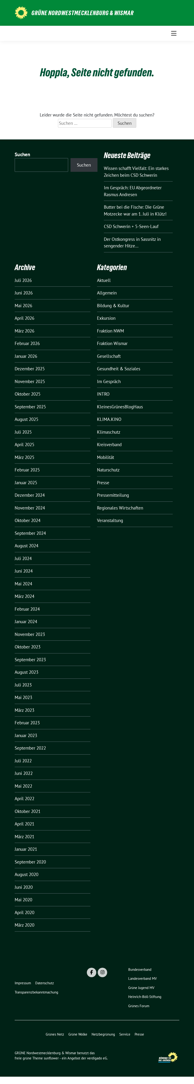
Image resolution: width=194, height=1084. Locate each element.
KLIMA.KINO (109, 419)
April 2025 (24, 444)
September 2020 (30, 862)
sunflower (51, 1058)
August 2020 (26, 874)
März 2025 (24, 457)
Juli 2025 (23, 432)
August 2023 (26, 672)
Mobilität (105, 457)
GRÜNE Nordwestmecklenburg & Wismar (82, 13)
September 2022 (30, 748)
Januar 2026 (26, 356)
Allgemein (107, 293)
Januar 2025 (26, 482)
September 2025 (30, 407)
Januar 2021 (26, 849)
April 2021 (24, 824)
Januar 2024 (26, 621)
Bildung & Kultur (113, 305)
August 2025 (26, 419)
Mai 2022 (23, 786)
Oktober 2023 (27, 647)
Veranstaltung (110, 520)
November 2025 (30, 381)
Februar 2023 (27, 723)
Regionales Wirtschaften (120, 508)
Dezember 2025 (30, 368)
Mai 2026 (23, 305)
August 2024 (26, 545)
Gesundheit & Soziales (118, 368)
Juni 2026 (24, 293)
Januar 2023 (26, 735)
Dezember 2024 (30, 495)
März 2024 (24, 596)
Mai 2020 (23, 900)
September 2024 (30, 533)
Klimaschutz (108, 432)
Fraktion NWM (110, 331)
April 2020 (24, 912)
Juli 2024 (23, 558)
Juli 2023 (23, 685)
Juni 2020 (24, 887)
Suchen (22, 154)
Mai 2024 (23, 584)
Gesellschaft (109, 356)
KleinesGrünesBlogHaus (120, 407)
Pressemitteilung (113, 495)
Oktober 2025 (27, 394)
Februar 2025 (27, 470)
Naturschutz (108, 470)
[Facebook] (91, 972)
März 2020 (24, 925)
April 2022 (24, 798)
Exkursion (106, 318)
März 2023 (24, 710)
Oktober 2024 (27, 520)
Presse (103, 482)
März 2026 (24, 331)
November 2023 (30, 634)
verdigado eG (97, 1058)
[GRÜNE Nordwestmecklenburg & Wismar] (21, 12)
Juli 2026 (23, 280)
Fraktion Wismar (112, 343)
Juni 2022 (24, 773)
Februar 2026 (27, 343)
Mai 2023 (23, 697)
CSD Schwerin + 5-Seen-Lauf (131, 226)
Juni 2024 (24, 571)
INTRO (103, 394)
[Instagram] (102, 972)
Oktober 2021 (27, 811)
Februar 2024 (27, 609)
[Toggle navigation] (173, 33)
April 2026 (24, 318)
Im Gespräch (109, 381)
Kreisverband (109, 444)
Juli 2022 (23, 761)
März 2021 (24, 836)
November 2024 (30, 508)
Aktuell (104, 280)
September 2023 (30, 659)
